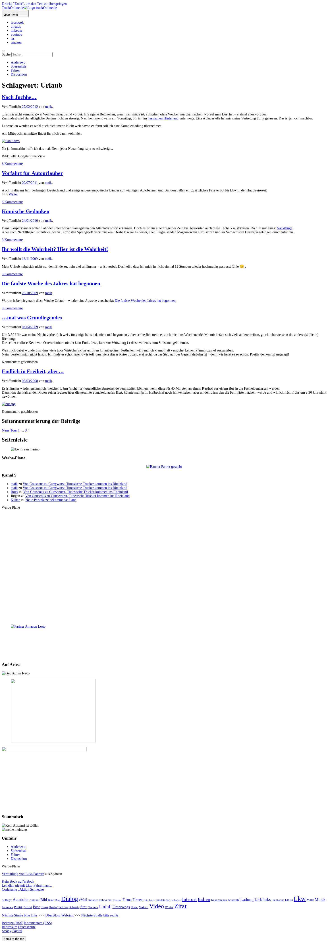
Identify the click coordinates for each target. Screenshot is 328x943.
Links (289, 900)
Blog (57, 900)
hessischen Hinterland (163, 118)
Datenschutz (26, 927)
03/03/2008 (30, 381)
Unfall (105, 906)
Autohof (34, 900)
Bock (14, 492)
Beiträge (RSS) (12, 923)
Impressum (9, 927)
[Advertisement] (164, 566)
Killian (15, 500)
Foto (145, 900)
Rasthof (53, 907)
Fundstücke (163, 900)
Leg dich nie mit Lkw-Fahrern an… (27, 885)
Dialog (69, 898)
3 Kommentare (12, 240)
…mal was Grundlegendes (32, 317)
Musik (320, 899)
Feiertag (117, 900)
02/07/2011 (30, 183)
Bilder (51, 900)
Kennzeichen (219, 900)
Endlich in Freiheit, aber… (33, 371)
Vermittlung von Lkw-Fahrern (23, 874)
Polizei (27, 907)
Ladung (247, 899)
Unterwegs (121, 907)
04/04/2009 (30, 327)
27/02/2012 (30, 107)
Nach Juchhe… (19, 97)
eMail (83, 900)
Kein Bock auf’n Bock (18, 881)
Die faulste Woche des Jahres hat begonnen (51, 283)
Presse (44, 907)
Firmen (138, 900)
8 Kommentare (12, 202)
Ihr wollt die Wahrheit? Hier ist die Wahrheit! (55, 249)
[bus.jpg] (9, 404)
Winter (169, 907)
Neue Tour (9, 430)
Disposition (19, 74)
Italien (204, 899)
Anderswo (18, 62)
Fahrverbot (105, 900)
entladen (93, 900)
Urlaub (134, 907)
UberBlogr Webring (59, 915)
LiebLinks (278, 900)
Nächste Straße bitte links (19, 915)
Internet (189, 899)
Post (36, 907)
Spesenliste (18, 66)
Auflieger (7, 900)
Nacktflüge (284, 228)
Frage (152, 900)
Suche (6, 54)
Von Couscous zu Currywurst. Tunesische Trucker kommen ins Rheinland (75, 484)
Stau (83, 907)
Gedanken (176, 900)
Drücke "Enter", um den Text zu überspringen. (35, 4)
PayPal (17, 931)
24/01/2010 (30, 220)
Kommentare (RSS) (38, 923)
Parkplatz (7, 907)
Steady (6, 931)
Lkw (300, 898)
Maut (310, 900)
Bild (43, 900)
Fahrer (15, 70)
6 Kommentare (12, 164)
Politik (18, 907)
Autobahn (21, 899)
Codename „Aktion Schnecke (23, 889)
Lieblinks (263, 899)
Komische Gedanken (25, 211)
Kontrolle (233, 900)
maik (48, 107)
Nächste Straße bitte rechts (99, 915)
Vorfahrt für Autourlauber (32, 173)
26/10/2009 (30, 293)
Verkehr (143, 907)
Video (156, 906)
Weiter (13, 194)
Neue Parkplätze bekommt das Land (51, 500)
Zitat (180, 906)
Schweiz (74, 907)
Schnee (63, 907)
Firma (127, 899)
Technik (93, 907)
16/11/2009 (30, 259)
